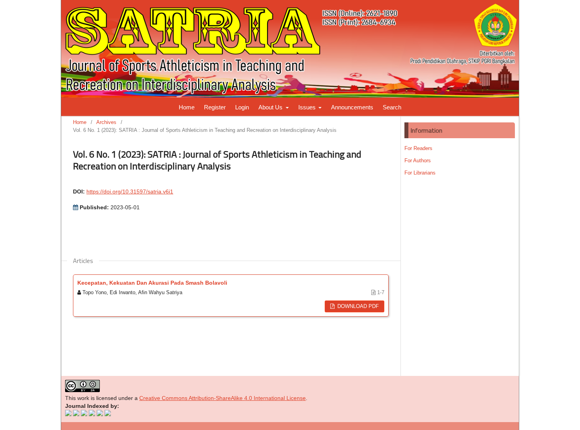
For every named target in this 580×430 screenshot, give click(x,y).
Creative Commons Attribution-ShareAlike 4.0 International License (222, 398)
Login (242, 107)
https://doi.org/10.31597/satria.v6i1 (129, 191)
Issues (307, 107)
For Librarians (420, 173)
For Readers (418, 148)
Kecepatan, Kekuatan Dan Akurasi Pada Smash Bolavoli (152, 283)
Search (392, 107)
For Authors (417, 160)
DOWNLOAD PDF (357, 306)
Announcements (352, 107)
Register (215, 107)
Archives (106, 122)
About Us (271, 107)
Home (187, 107)
